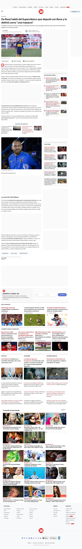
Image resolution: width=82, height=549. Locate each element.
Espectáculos (6, 512)
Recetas (31, 516)
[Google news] (40, 538)
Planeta (31, 514)
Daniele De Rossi (23, 253)
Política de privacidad (70, 514)
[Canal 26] (41, 530)
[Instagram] (24, 538)
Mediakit (69, 516)
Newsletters (70, 523)
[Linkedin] (31, 538)
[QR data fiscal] (59, 539)
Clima (5, 510)
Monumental (4, 68)
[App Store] (45, 538)
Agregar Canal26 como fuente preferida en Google (34, 31)
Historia (31, 512)
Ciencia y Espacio (33, 508)
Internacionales (52, 356)
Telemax (55, 514)
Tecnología (6, 518)
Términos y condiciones (71, 512)
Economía (27, 356)
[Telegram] (38, 538)
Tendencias (19, 518)
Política (4, 356)
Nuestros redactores (70, 520)
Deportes (3, 16)
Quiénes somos (69, 508)
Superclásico (5, 253)
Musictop (55, 516)
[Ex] (27, 538)
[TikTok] (33, 538)
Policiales (6, 516)
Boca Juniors (14, 253)
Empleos (67, 521)
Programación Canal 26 (70, 518)
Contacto (68, 510)
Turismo (31, 518)
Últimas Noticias (7, 508)
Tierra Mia (55, 512)
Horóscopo (6, 514)
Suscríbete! (62, 294)
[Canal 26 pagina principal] (41, 13)
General (18, 512)
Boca (11, 66)
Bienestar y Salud (20, 508)
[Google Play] (53, 538)
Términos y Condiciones (38, 543)
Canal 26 (6, 30)
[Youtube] (29, 538)
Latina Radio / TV (56, 510)
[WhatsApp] (36, 538)
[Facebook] (22, 538)
